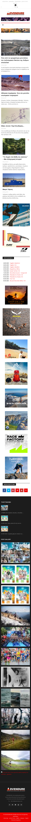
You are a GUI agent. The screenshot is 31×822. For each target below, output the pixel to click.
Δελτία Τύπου (12, 818)
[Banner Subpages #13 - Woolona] (16, 348)
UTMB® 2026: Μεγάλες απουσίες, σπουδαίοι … (12, 512)
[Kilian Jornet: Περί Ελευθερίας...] (15, 116)
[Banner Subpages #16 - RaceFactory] (16, 443)
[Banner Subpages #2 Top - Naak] (15, 30)
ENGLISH (15, 3)
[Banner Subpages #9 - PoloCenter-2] (16, 295)
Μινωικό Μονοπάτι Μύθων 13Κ (18, 280)
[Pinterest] (17, 490)
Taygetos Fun (13, 265)
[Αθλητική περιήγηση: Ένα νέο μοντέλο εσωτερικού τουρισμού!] (15, 83)
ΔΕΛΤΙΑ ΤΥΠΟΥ (24, 1)
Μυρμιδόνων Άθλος (15, 269)
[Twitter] (9, 490)
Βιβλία (17, 818)
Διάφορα (22, 818)
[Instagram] (26, 490)
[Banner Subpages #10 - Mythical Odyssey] (16, 420)
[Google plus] (13, 490)
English (26, 818)
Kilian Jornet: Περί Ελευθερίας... (12, 126)
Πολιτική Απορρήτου (16, 820)
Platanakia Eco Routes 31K (16, 277)
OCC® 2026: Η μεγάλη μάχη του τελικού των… (12, 533)
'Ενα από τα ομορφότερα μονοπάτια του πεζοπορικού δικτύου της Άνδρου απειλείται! (15, 60)
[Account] (15, 5)
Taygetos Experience (15, 263)
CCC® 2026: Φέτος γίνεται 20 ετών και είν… (11, 523)
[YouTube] (21, 490)
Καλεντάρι (6, 818)
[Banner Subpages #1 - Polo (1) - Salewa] (15, 19)
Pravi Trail (12, 278)
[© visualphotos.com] (15, 180)
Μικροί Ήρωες (8, 189)
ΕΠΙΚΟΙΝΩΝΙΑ (18, 1)
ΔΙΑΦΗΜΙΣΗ (11, 1)
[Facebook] (4, 490)
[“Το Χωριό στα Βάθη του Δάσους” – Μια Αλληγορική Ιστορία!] (15, 146)
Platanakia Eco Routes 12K (16, 275)
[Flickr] (15, 805)
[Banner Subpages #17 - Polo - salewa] (16, 322)
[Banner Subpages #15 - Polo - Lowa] (16, 467)
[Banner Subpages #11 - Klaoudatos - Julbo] (16, 241)
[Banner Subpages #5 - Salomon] (16, 215)
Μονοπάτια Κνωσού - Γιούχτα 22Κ (18, 273)
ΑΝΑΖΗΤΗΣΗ (5, 1)
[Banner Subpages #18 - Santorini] (16, 398)
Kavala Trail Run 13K (15, 271)
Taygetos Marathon (14, 267)
